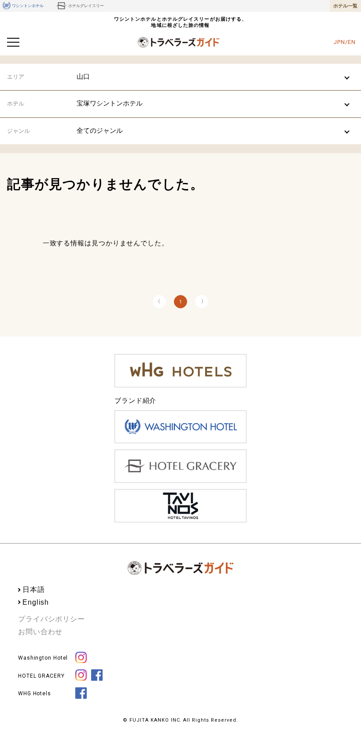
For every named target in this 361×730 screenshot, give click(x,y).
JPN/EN (344, 42)
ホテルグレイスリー (86, 6)
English (35, 602)
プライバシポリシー (51, 619)
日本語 (33, 589)
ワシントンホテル (28, 6)
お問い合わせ (40, 632)
